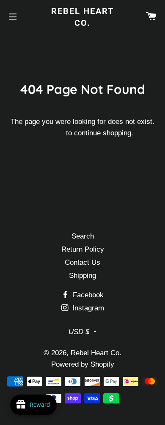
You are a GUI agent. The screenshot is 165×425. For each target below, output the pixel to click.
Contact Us (82, 262)
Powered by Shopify (82, 364)
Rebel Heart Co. (82, 17)
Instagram (87, 308)
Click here (48, 133)
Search (83, 236)
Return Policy (82, 249)
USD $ (79, 332)
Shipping (82, 275)
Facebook (87, 295)
